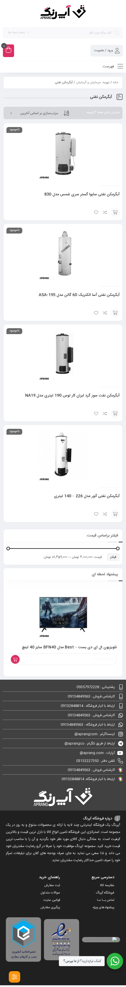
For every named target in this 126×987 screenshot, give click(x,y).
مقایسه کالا (107, 885)
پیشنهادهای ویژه (103, 907)
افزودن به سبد (115, 212)
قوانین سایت (51, 900)
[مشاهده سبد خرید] (8, 51)
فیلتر (113, 557)
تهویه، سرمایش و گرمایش (93, 82)
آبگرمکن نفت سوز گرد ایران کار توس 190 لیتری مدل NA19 (72, 395)
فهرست (109, 66)
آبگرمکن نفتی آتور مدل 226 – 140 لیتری (87, 496)
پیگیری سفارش (50, 907)
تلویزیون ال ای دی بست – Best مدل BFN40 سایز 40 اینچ (69, 647)
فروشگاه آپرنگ (105, 893)
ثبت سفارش (52, 885)
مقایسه (105, 212)
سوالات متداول (50, 893)
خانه (115, 82)
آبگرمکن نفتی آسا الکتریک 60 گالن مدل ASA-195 (79, 295)
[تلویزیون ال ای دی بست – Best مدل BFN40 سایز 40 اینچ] (63, 612)
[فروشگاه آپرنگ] (63, 13)
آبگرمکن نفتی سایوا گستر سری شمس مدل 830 (82, 194)
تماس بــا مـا (105, 900)
